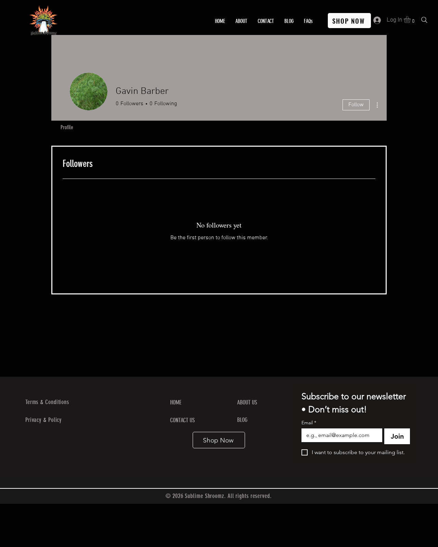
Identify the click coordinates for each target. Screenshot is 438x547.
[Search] (424, 19)
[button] (411, 19)
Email (308, 423)
